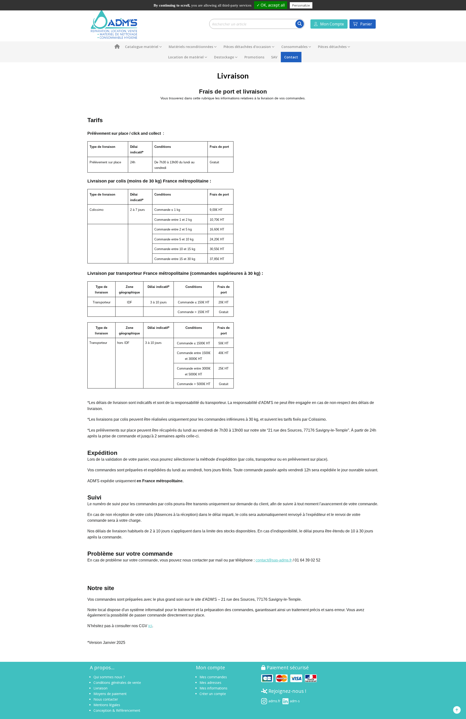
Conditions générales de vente (117, 682)
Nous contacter (105, 699)
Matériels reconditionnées (191, 46)
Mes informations (213, 688)
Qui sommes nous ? (109, 677)
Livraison (100, 688)
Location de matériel (186, 57)
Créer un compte (213, 693)
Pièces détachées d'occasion (247, 46)
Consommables (294, 46)
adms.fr (274, 700)
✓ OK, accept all (271, 5)
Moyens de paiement (110, 693)
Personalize (301, 5)
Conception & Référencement (116, 710)
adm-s (295, 700)
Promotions (254, 57)
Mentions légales (106, 705)
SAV (274, 57)
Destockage (224, 57)
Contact (291, 57)
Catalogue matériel (141, 46)
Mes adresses (210, 682)
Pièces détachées (332, 46)
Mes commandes (213, 677)
